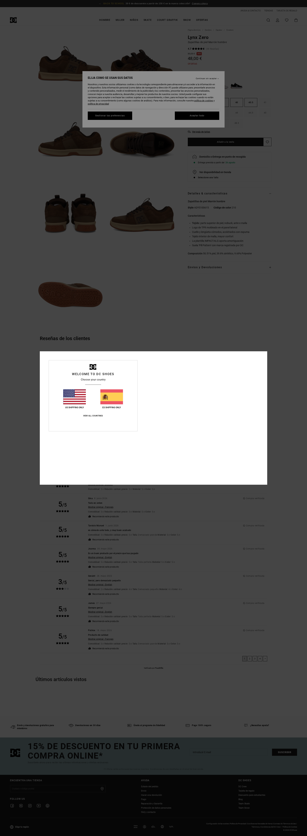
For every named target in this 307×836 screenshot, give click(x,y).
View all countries (93, 416)
